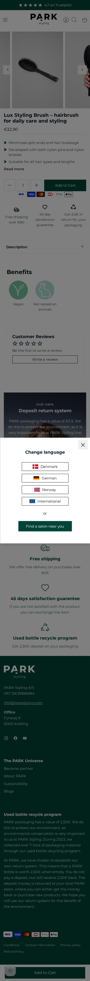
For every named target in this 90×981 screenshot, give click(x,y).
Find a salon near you (45, 526)
